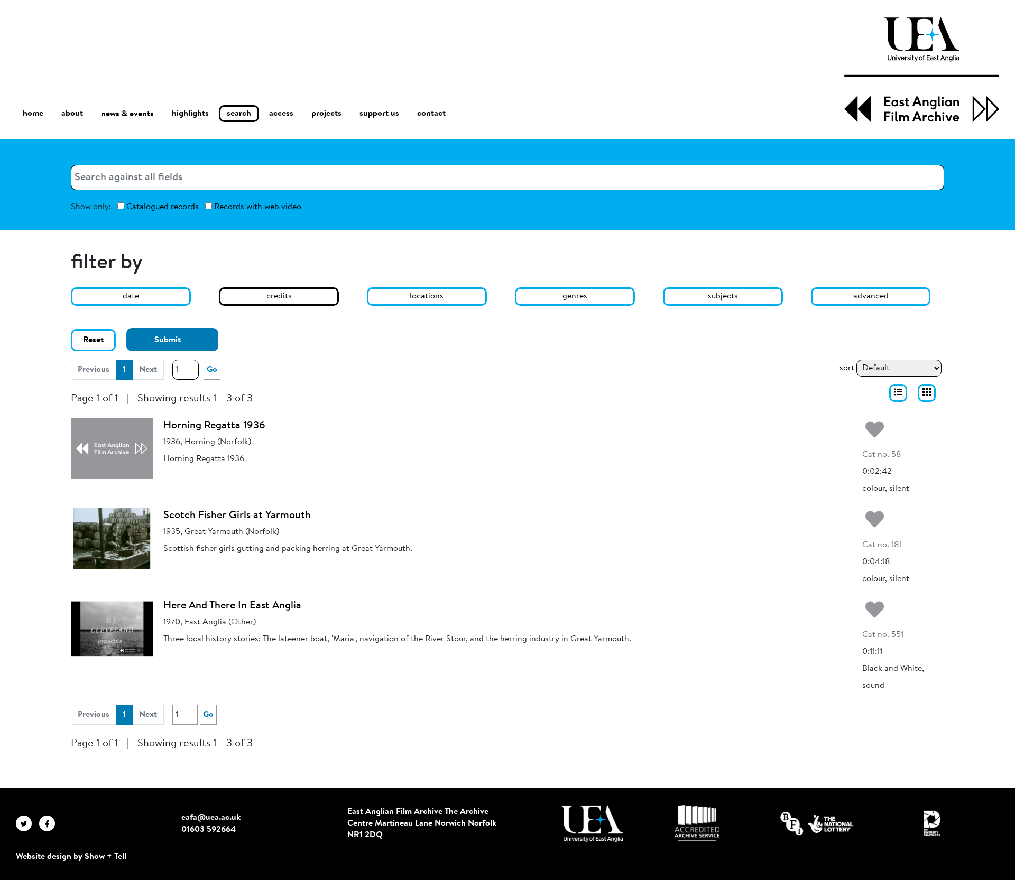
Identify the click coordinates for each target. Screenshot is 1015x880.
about (72, 113)
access (281, 113)
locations (427, 296)
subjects (723, 296)
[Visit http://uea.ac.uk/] (592, 823)
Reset (93, 340)
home (33, 113)
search (239, 113)
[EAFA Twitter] (27, 823)
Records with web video (256, 207)
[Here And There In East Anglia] (112, 628)
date (131, 296)
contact (431, 113)
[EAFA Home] (921, 70)
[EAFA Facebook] (49, 823)
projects (326, 113)
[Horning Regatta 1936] (112, 448)
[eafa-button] (898, 393)
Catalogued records (161, 207)
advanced (871, 296)
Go (212, 370)
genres (574, 296)
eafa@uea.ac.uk (211, 817)
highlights (190, 113)
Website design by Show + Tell (71, 857)
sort (846, 368)
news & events (127, 114)
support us (379, 113)
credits (279, 296)
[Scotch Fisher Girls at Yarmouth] (112, 538)
